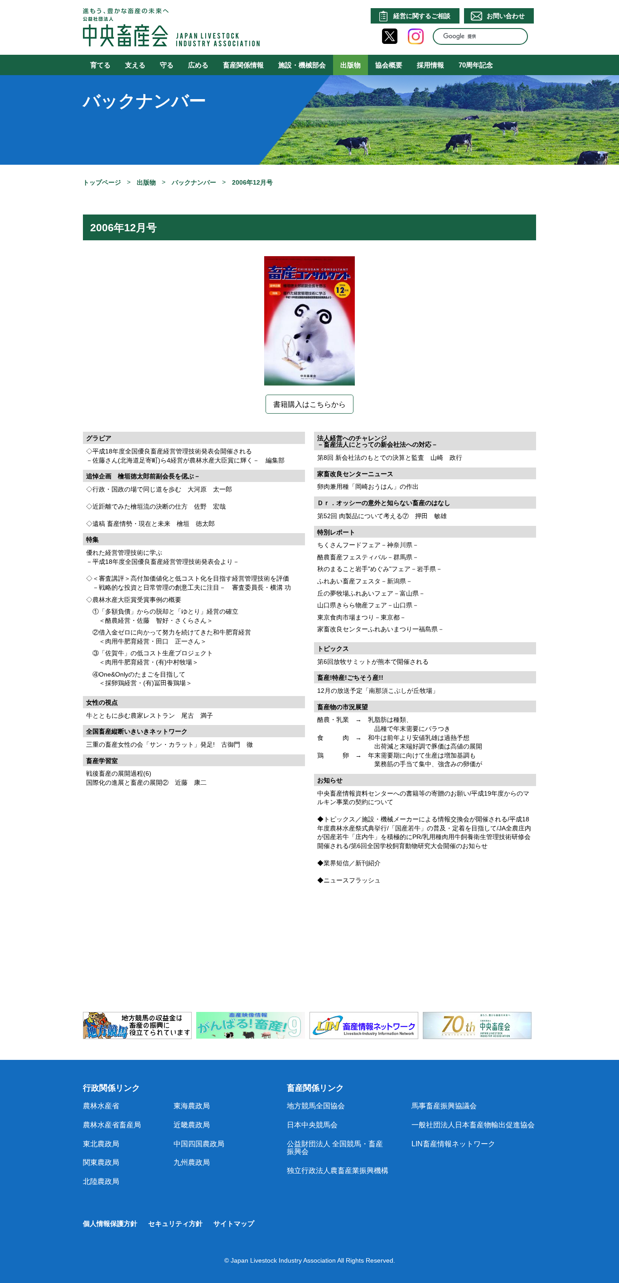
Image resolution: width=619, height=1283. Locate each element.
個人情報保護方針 (110, 1223)
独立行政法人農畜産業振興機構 (337, 1170)
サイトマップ (233, 1223)
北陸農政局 (101, 1181)
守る (167, 65)
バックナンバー (194, 182)
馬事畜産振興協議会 (444, 1106)
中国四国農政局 (199, 1144)
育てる (100, 65)
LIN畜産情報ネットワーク (453, 1144)
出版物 (350, 65)
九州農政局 (192, 1162)
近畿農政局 (192, 1125)
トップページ (102, 182)
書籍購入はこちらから (309, 404)
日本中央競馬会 (312, 1125)
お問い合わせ (506, 15)
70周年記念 (476, 65)
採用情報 (430, 65)
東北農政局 (101, 1144)
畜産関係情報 (243, 65)
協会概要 (388, 65)
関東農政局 (101, 1162)
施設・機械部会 (302, 65)
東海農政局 (192, 1106)
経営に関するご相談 (421, 15)
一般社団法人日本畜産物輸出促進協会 (473, 1125)
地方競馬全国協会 (316, 1106)
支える (135, 65)
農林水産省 (101, 1106)
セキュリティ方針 (175, 1223)
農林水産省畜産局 (112, 1125)
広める (198, 65)
